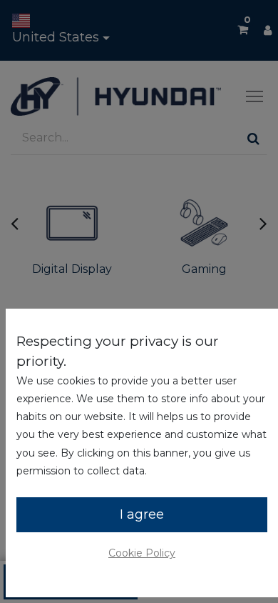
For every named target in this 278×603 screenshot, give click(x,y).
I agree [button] (142, 514)
